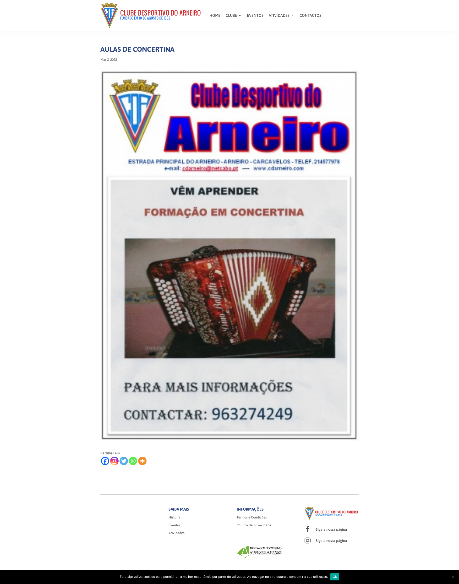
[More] (142, 461)
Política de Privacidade (254, 525)
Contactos (310, 15)
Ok (335, 576)
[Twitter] (124, 461)
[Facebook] (105, 461)
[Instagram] (114, 461)
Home (214, 15)
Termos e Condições (252, 517)
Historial (175, 517)
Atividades (279, 15)
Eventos (255, 15)
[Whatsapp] (133, 461)
